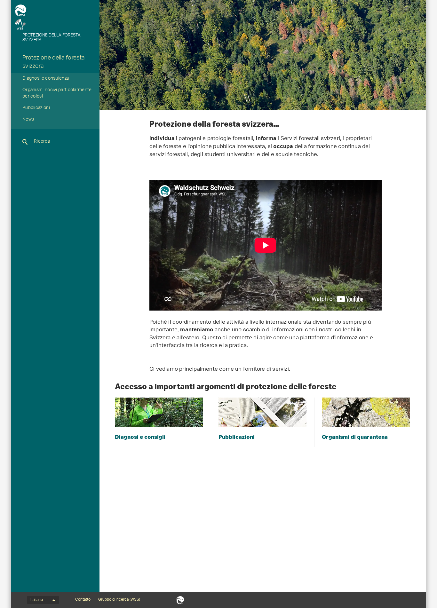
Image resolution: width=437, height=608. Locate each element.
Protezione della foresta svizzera (53, 63)
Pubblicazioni (36, 108)
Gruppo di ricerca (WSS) (119, 599)
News (28, 119)
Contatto (83, 599)
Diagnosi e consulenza (45, 79)
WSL (180, 600)
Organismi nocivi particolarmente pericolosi (57, 93)
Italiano (36, 600)
